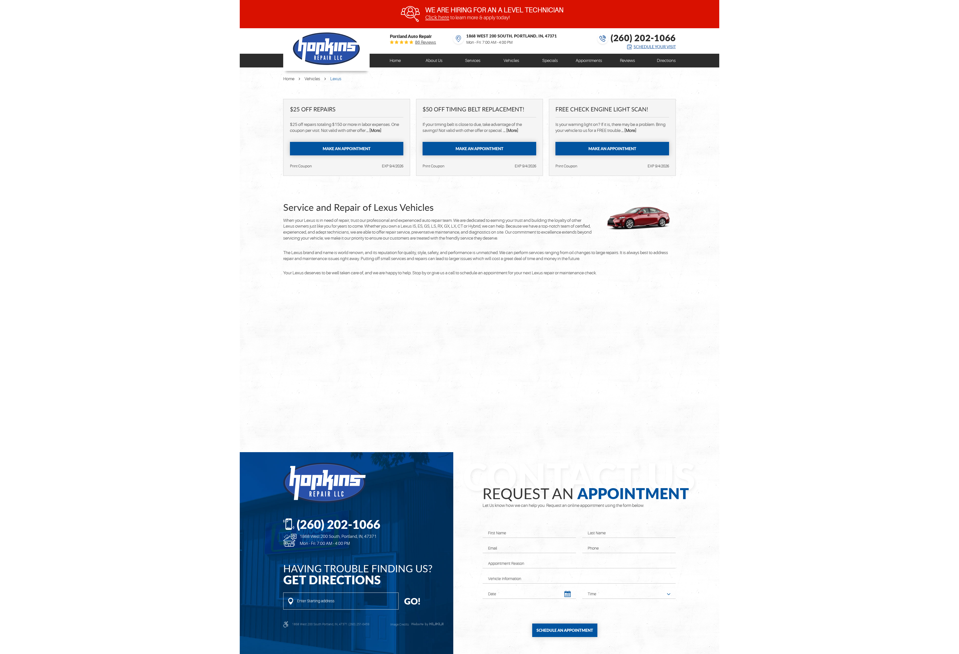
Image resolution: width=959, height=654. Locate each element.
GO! (412, 601)
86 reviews (425, 42)
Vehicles (511, 60)
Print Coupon (301, 166)
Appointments (589, 60)
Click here (437, 17)
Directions (666, 60)
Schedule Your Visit (655, 46)
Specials (550, 60)
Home (395, 60)
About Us (434, 60)
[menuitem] (395, 60)
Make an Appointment (347, 148)
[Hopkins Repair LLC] (326, 48)
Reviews (627, 60)
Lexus (335, 78)
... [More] (373, 130)
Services (472, 60)
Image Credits (399, 624)
